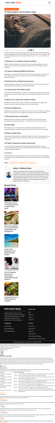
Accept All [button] (10, 348)
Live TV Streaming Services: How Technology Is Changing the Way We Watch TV (11, 275)
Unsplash (49, 49)
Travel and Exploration (9, 331)
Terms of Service (32, 333)
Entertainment (7, 326)
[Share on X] (31, 50)
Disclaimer (31, 331)
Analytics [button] (2, 405)
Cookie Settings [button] (3, 348)
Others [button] (1, 417)
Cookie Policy (32, 328)
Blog (30, 312)
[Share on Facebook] (29, 50)
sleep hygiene (38, 55)
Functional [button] (2, 393)
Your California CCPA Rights (35, 336)
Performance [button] (3, 399)
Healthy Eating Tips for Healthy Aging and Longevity (11, 299)
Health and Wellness (9, 328)
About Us (31, 317)
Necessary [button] (2, 365)
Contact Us (31, 319)
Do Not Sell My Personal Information (37, 338)
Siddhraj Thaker (8, 50)
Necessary (3, 366)
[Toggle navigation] (49, 3)
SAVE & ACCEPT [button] (3, 422)
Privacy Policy (32, 326)
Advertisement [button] (3, 411)
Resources (31, 314)
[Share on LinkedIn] (33, 50)
